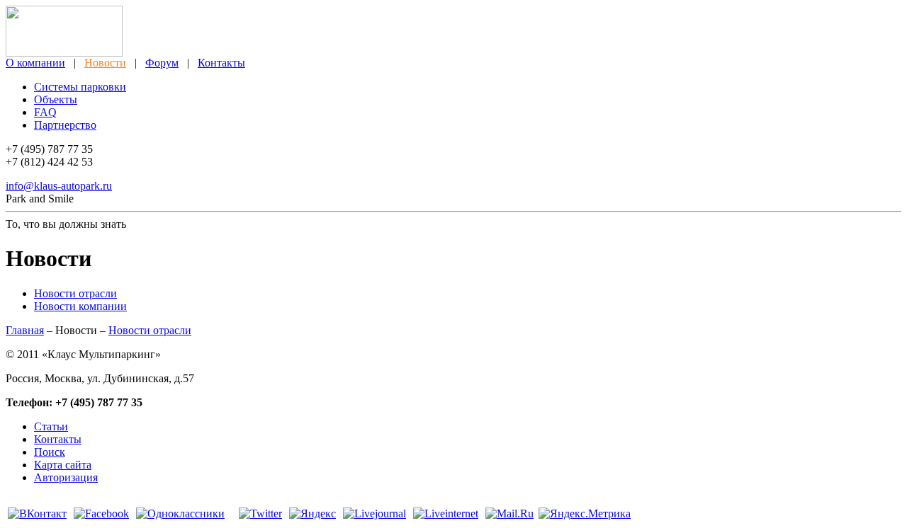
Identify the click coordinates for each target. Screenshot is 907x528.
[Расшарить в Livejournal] (374, 513)
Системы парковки (80, 87)
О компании (35, 63)
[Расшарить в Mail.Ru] (509, 513)
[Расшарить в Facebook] (101, 513)
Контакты (221, 63)
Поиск (49, 452)
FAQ (45, 112)
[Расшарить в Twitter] (260, 513)
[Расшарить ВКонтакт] (37, 513)
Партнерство (65, 125)
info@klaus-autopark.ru (59, 186)
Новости (105, 63)
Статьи (51, 426)
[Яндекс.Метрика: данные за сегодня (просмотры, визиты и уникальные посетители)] (585, 513)
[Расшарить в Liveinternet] (445, 513)
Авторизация (66, 477)
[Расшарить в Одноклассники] (180, 513)
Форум (162, 63)
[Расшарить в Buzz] (232, 513)
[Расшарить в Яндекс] (312, 513)
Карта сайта (62, 465)
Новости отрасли (75, 293)
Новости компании (80, 306)
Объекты (55, 99)
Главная (25, 330)
